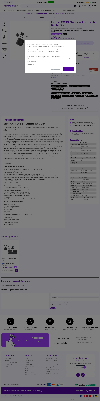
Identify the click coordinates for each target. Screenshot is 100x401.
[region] (50, 56)
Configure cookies (55, 69)
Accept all (68, 69)
